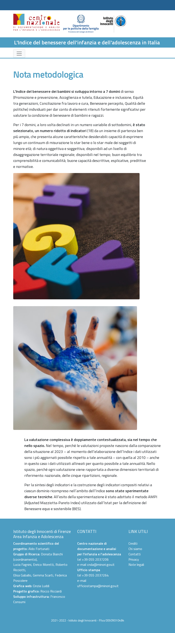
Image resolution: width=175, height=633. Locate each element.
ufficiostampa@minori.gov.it (98, 585)
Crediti (132, 543)
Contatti (134, 554)
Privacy (133, 559)
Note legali (136, 564)
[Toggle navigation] (19, 53)
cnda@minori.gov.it (101, 564)
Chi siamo (135, 548)
